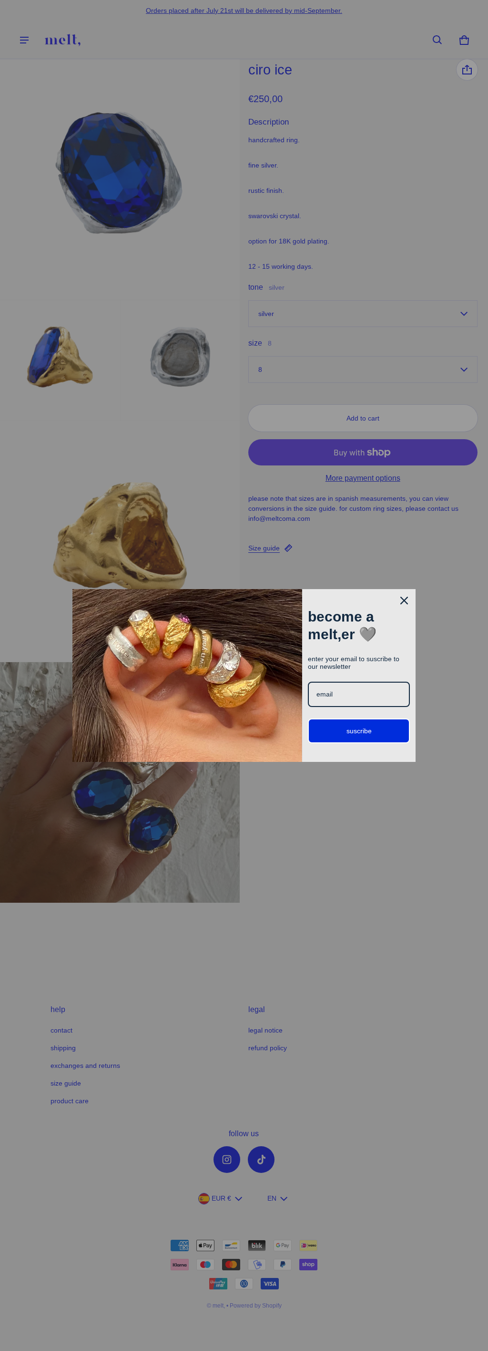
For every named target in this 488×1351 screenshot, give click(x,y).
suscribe (359, 731)
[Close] (404, 600)
